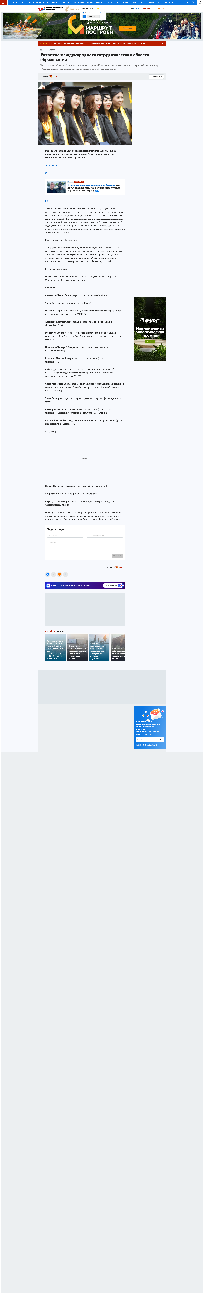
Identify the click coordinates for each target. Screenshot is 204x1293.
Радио (136, 8)
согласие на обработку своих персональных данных (147, 745)
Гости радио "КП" (82, 43)
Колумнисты (153, 2)
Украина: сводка (133, 43)
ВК (46, 201)
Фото (14, 2)
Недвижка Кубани (97, 43)
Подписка (159, 8)
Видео (22, 2)
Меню (3, 2)
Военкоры (121, 43)
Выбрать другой (93, 16)
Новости (52, 43)
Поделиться (157, 76)
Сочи (45, 2)
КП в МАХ (144, 43)
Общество (66, 2)
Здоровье (108, 2)
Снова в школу (68, 43)
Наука (134, 2)
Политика (55, 2)
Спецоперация (34, 2)
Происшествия (169, 2)
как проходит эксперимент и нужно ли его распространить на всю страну (94, 188)
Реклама (146, 8)
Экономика (79, 2)
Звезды (98, 2)
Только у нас (111, 43)
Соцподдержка (122, 2)
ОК (46, 172)
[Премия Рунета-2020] (71, 8)
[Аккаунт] (200, 2)
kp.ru (55, 76)
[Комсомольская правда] (50, 8)
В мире (90, 2)
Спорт (142, 2)
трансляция (51, 165)
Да (84, 16)
